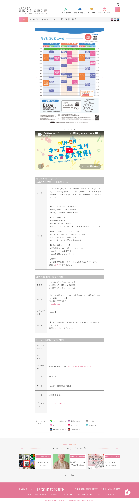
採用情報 (53, 494)
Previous (36, 77)
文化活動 (91, 13)
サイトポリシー (66, 494)
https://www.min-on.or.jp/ (80, 367)
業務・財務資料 (40, 494)
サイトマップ (109, 494)
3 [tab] (71, 129)
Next (102, 77)
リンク (98, 494)
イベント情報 (65, 13)
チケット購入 (79, 13)
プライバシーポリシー (84, 494)
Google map (54, 304)
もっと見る (69, 475)
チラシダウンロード (57, 403)
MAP (118, 489)
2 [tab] (68, 129)
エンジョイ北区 (104, 13)
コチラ (57, 265)
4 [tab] (74, 129)
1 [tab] (65, 129)
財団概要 (28, 494)
